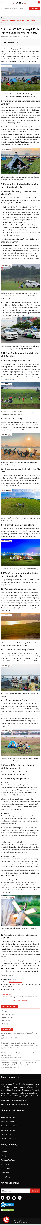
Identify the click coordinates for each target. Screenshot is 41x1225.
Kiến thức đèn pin (8, 1014)
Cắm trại (5, 1024)
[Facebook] (2, 1198)
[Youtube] (14, 1198)
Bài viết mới (7, 1029)
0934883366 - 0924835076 (18, 1104)
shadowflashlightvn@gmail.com (16, 1100)
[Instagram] (20, 1198)
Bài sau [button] (25, 1000)
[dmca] (20, 1209)
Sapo (25, 1222)
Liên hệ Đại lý (5, 1177)
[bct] (20, 1204)
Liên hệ (3, 1156)
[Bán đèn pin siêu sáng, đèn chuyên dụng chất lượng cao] (20, 3)
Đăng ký (35, 1191)
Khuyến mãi (6, 1020)
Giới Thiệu (4, 1152)
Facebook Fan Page (8, 1160)
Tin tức (4, 1011)
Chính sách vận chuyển (9, 1138)
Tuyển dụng (5, 1172)
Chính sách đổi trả (7, 1134)
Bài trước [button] (17, 1000)
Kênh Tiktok (5, 1164)
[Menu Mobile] (2, 3)
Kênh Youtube (5, 1168)
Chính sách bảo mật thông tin (11, 1126)
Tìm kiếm (34, 8)
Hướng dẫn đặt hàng (8, 1117)
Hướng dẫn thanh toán (8, 1122)
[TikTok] (8, 1198)
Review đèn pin (7, 1017)
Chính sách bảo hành (8, 1130)
